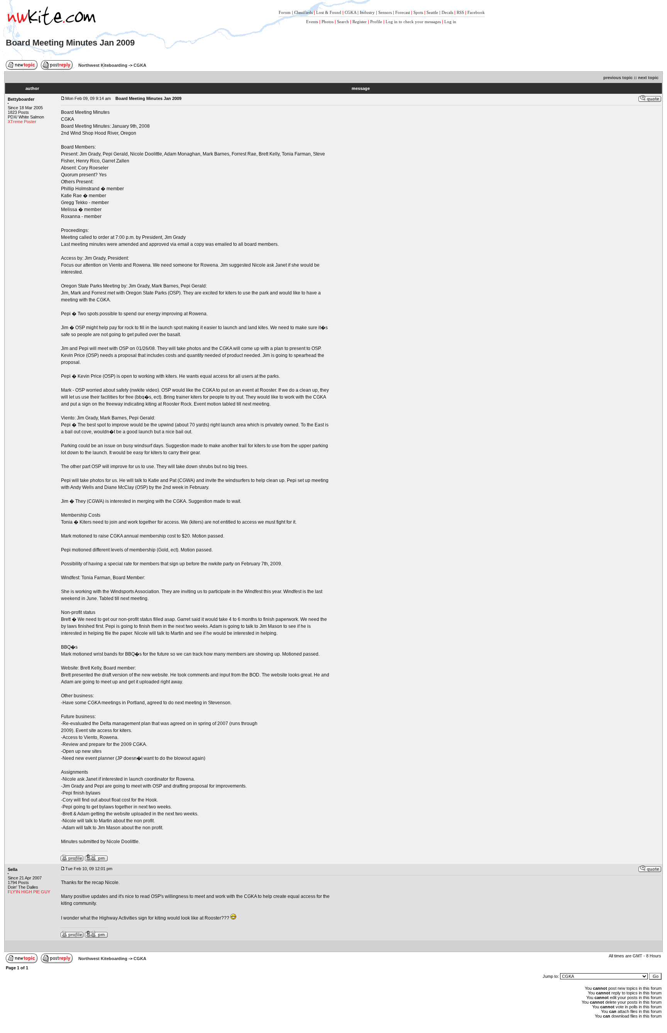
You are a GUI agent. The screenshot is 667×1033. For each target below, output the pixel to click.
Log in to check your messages (413, 21)
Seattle (432, 12)
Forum (285, 12)
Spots (418, 12)
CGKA (350, 12)
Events (312, 21)
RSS (460, 12)
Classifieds (303, 12)
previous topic (618, 77)
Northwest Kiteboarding (102, 65)
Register (359, 21)
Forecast (402, 12)
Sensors (385, 12)
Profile (376, 21)
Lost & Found (328, 12)
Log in (450, 21)
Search (343, 21)
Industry (367, 12)
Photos (328, 21)
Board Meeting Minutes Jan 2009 (70, 42)
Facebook (476, 12)
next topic (648, 77)
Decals (447, 12)
